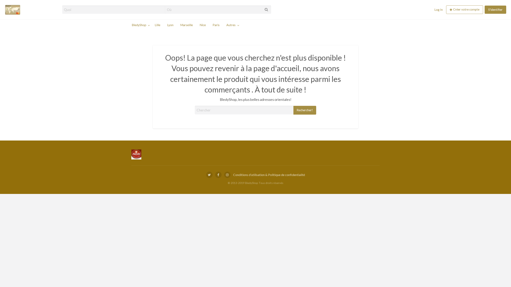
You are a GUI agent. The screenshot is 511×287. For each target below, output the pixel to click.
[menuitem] (438, 9)
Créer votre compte (466, 9)
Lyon (170, 25)
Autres (231, 25)
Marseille (186, 25)
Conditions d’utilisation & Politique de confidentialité (269, 175)
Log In (438, 9)
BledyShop (139, 25)
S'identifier (495, 9)
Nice (203, 25)
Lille (157, 25)
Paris (216, 25)
